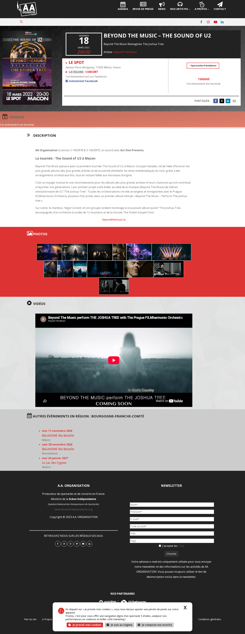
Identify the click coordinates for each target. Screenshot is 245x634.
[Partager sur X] (222, 101)
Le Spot (76, 62)
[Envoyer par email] (234, 101)
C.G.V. (181, 546)
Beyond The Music (125, 52)
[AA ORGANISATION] (27, 15)
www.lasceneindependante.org (73, 509)
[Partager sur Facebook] (215, 101)
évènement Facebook (83, 81)
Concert (91, 72)
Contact (220, 9)
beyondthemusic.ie (114, 219)
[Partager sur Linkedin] (228, 101)
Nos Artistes (179, 9)
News (162, 9)
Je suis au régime (121, 625)
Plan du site (30, 619)
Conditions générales (209, 619)
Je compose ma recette (156, 625)
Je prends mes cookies (87, 625)
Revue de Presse (143, 9)
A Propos (201, 9)
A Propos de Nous (52, 619)
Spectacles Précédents (203, 65)
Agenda (123, 9)
